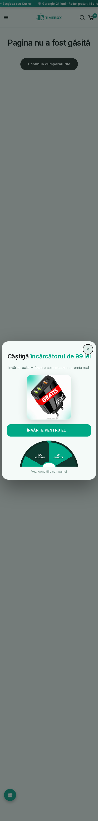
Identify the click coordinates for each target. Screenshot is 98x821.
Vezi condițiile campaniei (49, 471)
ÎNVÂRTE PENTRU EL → (49, 430)
